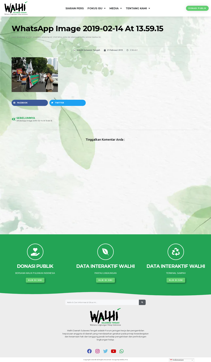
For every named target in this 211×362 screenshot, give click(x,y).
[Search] (142, 302)
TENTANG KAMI (136, 8)
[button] (30, 103)
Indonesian (178, 360)
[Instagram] (97, 351)
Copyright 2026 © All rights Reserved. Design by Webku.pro (105, 359)
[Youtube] (113, 351)
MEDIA (114, 8)
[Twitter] (105, 351)
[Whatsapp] (121, 351)
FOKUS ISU (95, 8)
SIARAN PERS (74, 8)
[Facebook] (89, 351)
